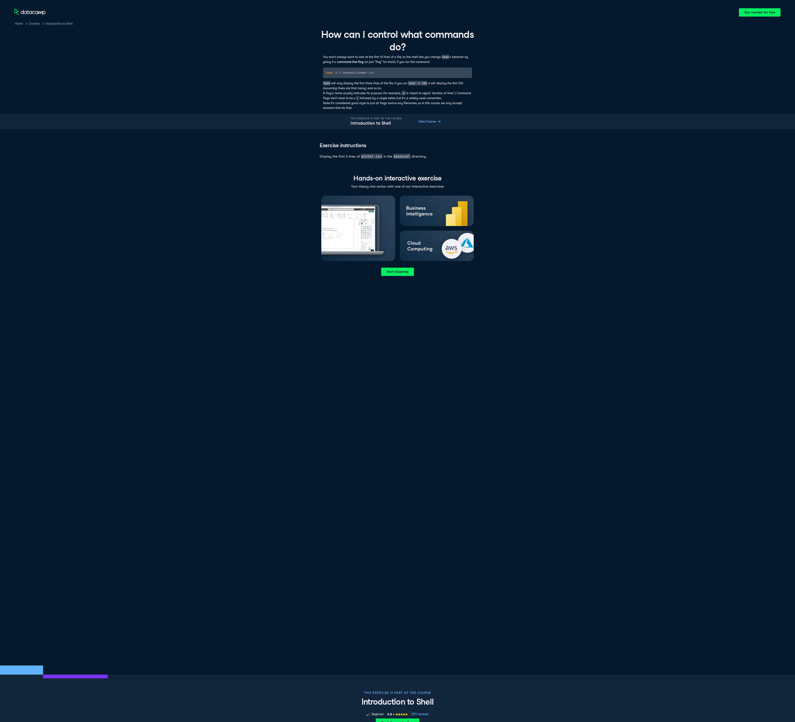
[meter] (397, 714)
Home (19, 23)
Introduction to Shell (59, 23)
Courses (34, 23)
